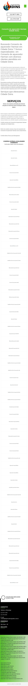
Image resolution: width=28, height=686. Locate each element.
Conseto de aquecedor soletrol (14, 282)
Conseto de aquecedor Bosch (14, 172)
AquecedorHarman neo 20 (14, 165)
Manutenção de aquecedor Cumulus (14, 289)
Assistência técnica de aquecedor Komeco (14, 531)
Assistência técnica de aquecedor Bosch (14, 392)
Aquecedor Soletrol (14, 209)
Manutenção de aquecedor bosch (14, 267)
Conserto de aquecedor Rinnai (14, 238)
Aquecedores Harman (14, 509)
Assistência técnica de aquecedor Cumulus (14, 260)
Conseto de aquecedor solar (14, 377)
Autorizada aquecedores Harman (14, 487)
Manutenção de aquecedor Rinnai (14, 421)
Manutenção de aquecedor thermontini (14, 538)
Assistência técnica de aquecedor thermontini (14, 253)
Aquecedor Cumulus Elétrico (14, 465)
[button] (25, 6)
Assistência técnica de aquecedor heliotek (14, 187)
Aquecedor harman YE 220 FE (14, 333)
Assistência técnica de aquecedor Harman (14, 326)
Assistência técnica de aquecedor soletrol (14, 304)
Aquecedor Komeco (14, 150)
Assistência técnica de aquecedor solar (14, 370)
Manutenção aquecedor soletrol (14, 194)
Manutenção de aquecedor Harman (14, 216)
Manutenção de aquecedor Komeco (14, 231)
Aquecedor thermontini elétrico (14, 311)
